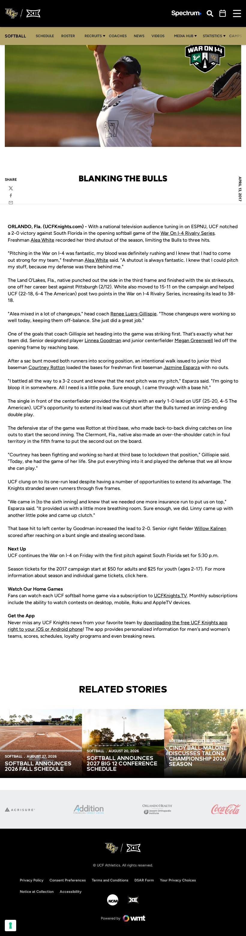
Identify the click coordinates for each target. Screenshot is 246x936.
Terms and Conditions (110, 880)
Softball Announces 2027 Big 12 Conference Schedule (122, 764)
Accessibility (71, 891)
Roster (68, 36)
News (139, 36)
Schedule (45, 36)
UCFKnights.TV (170, 595)
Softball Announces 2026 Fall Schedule (38, 766)
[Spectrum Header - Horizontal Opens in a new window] (187, 13)
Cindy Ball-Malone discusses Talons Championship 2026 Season (198, 756)
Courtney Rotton (46, 367)
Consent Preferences (68, 880)
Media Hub (183, 36)
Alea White (42, 240)
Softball (13, 756)
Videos (158, 36)
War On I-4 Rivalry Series (187, 233)
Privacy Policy (32, 880)
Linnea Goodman (103, 340)
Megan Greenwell (194, 340)
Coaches (118, 36)
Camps (237, 36)
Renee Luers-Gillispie (133, 314)
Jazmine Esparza (182, 367)
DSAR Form (144, 880)
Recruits (93, 36)
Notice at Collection (37, 892)
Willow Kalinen (210, 528)
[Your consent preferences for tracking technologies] (10, 925)
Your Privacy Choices (178, 880)
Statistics (212, 36)
